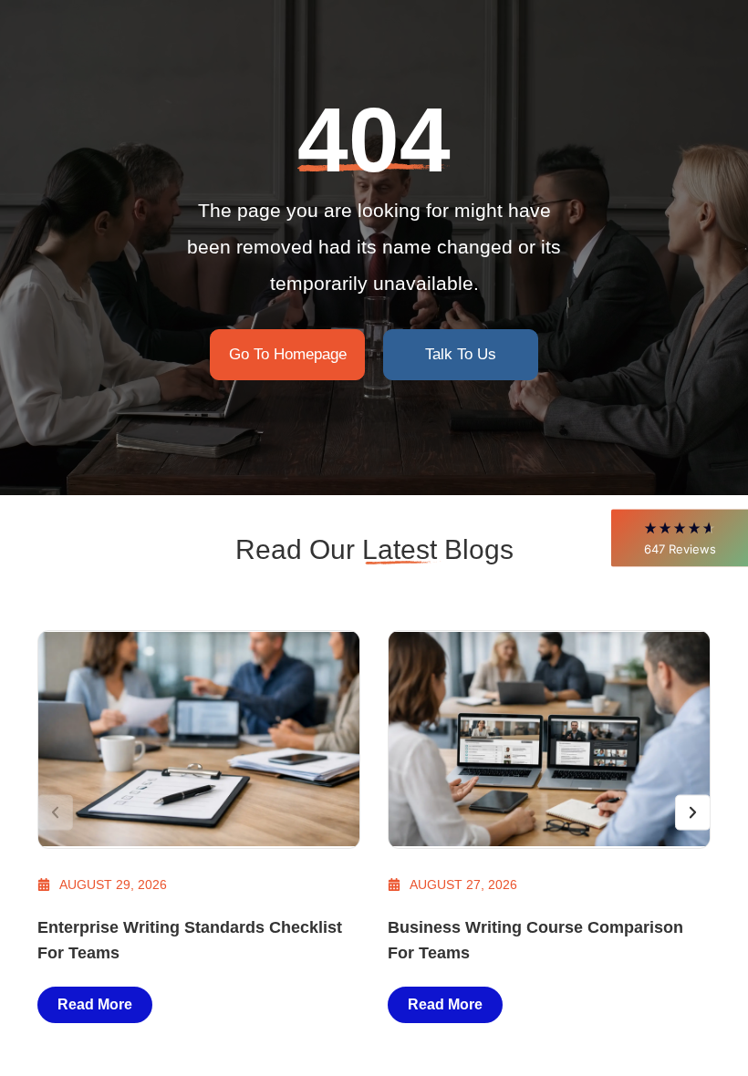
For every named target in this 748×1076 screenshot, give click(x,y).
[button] (679, 537)
